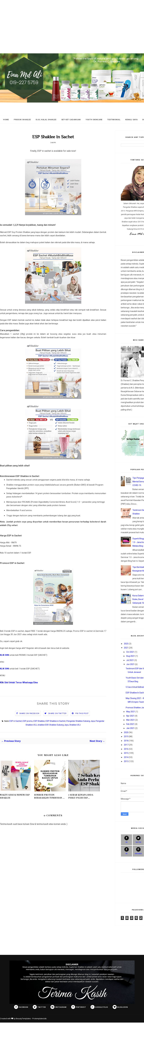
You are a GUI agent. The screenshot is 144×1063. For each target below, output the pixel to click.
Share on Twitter (57, 713)
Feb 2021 (130, 724)
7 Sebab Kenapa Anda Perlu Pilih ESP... (80, 796)
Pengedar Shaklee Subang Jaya (80, 721)
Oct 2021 (130, 652)
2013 (126, 761)
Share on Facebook (29, 713)
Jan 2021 (130, 728)
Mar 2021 (130, 720)
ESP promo (28, 721)
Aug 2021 (130, 656)
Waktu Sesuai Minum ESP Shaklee (15, 796)
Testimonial (113, 120)
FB (126, 842)
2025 (126, 644)
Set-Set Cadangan (71, 120)
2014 (126, 757)
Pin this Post (82, 713)
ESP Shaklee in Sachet (56, 721)
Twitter (138, 842)
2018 (126, 741)
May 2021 (130, 711)
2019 (126, 736)
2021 (126, 648)
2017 (126, 745)
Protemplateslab (39, 1018)
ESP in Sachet (15, 721)
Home (6, 120)
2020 (126, 732)
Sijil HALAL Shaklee (46, 120)
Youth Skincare (94, 120)
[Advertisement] (72, 19)
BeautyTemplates (23, 1018)
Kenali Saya (131, 120)
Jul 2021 (130, 660)
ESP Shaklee (39, 721)
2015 (126, 753)
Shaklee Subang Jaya (58, 725)
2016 (126, 749)
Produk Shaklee (22, 120)
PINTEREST (138, 853)
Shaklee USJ (75, 725)
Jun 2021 (130, 664)
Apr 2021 (130, 716)
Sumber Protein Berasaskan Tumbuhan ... (49, 796)
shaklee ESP (43, 725)
